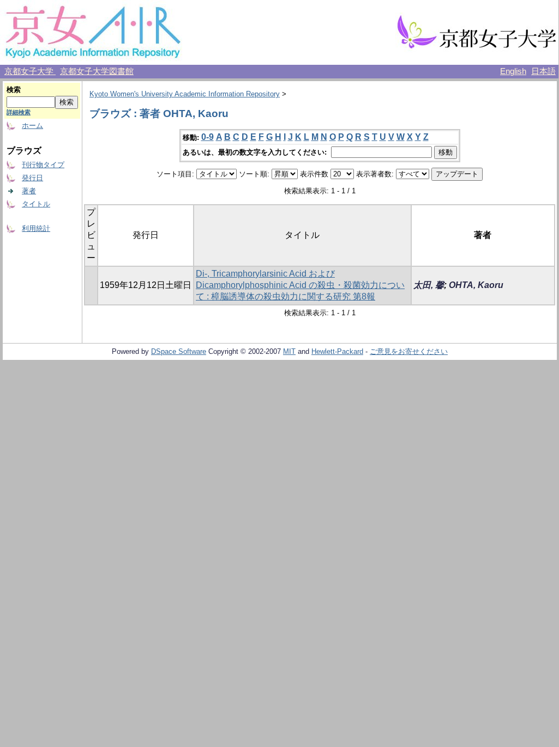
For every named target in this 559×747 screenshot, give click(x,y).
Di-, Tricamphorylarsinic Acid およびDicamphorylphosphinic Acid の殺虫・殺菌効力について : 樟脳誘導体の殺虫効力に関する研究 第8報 (300, 285)
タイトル (36, 204)
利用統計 (36, 228)
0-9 (207, 137)
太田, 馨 (428, 285)
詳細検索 (19, 112)
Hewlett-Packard (337, 351)
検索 (14, 89)
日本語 (543, 71)
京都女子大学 (30, 71)
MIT (289, 351)
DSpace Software (178, 351)
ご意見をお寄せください (409, 351)
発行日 (32, 178)
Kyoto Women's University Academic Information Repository (184, 94)
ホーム (32, 125)
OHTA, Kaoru (476, 285)
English (513, 71)
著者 (29, 191)
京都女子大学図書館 (97, 71)
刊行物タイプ (43, 165)
